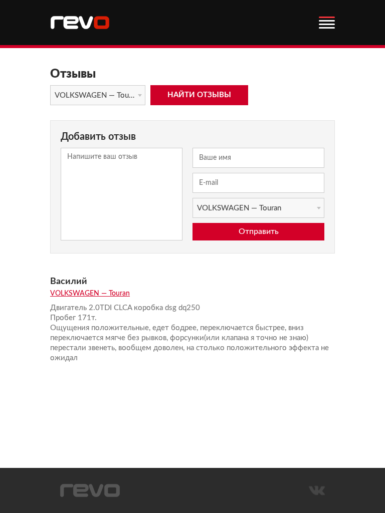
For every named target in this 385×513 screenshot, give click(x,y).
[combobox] (97, 95)
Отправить (259, 231)
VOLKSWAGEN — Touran (90, 293)
